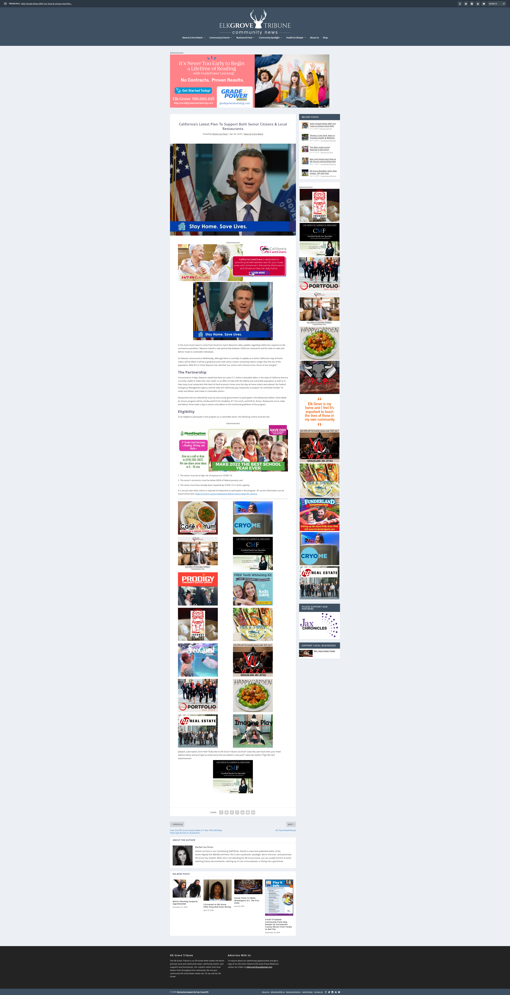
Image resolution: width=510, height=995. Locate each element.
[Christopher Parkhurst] (319, 325)
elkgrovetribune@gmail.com (259, 967)
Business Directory (293, 992)
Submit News (307, 992)
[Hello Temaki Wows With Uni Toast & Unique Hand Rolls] (305, 125)
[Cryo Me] (319, 564)
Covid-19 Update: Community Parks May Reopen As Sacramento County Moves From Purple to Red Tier (278, 924)
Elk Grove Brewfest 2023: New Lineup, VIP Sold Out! (323, 172)
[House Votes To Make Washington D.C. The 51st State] (248, 887)
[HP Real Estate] (319, 598)
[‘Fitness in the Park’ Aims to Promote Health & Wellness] (305, 137)
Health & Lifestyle (294, 38)
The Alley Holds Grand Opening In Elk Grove (320, 148)
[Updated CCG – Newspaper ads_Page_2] (233, 280)
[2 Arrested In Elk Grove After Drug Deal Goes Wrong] (217, 890)
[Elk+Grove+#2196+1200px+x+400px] (249, 81)
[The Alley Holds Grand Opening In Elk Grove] (305, 149)
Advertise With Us (278, 992)
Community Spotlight (269, 38)
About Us (314, 38)
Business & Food (244, 38)
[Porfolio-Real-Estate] (319, 290)
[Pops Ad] (319, 393)
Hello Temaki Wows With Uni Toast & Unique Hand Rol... (46, 3)
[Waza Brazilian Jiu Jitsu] (319, 461)
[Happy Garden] (319, 359)
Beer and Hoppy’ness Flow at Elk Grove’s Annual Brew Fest (323, 160)
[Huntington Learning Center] (233, 470)
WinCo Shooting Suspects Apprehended (185, 902)
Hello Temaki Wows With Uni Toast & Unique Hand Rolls (323, 124)
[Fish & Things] (319, 496)
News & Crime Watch (192, 38)
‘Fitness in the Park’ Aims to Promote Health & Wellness (322, 136)
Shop (325, 38)
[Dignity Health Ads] (319, 427)
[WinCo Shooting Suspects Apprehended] (187, 889)
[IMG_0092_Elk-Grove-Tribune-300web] (319, 221)
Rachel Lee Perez (220, 134)
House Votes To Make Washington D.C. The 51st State (246, 900)
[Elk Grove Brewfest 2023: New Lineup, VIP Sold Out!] (305, 172)
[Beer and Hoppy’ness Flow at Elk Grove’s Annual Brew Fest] (305, 161)
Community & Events (219, 38)
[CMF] (233, 792)
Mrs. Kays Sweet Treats (324, 651)
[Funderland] (319, 530)
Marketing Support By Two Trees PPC (193, 992)
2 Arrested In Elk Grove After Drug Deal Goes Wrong (217, 905)
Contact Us (318, 992)
